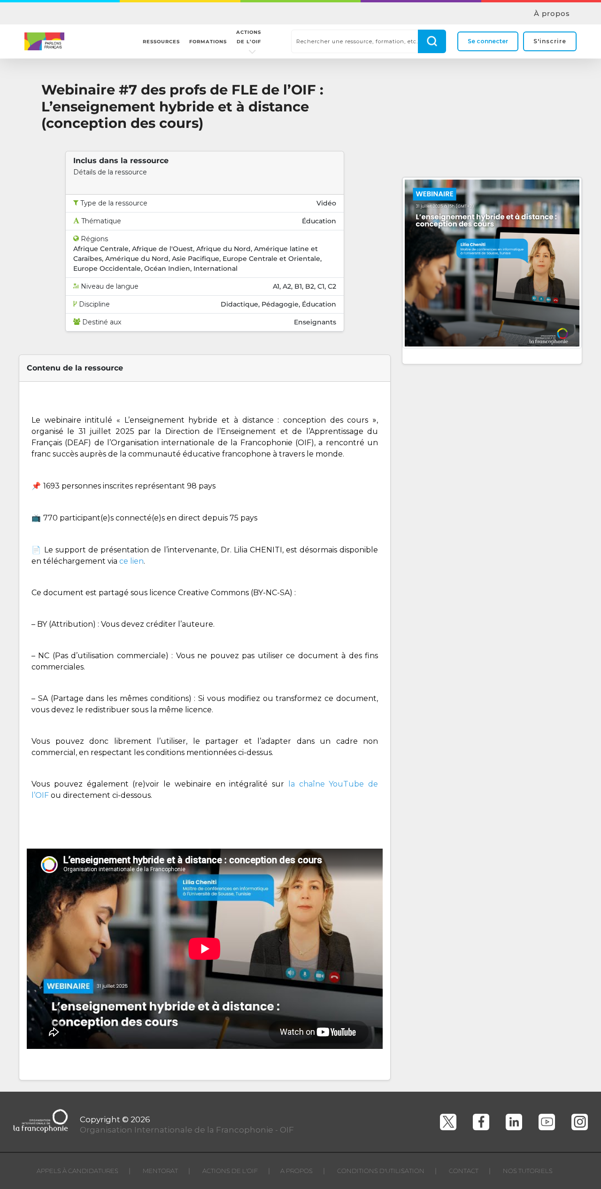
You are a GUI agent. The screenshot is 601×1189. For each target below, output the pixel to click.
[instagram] (579, 1122)
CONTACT (463, 1170)
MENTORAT (160, 1170)
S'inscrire (549, 41)
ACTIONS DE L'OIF (230, 1170)
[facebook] (481, 1122)
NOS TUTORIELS (528, 1170)
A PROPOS (296, 1170)
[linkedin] (514, 1122)
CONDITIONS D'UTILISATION (380, 1170)
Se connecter (488, 41)
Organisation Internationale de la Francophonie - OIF (187, 1129)
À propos (552, 13)
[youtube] (547, 1122)
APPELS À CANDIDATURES (77, 1170)
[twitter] (448, 1122)
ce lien (131, 561)
